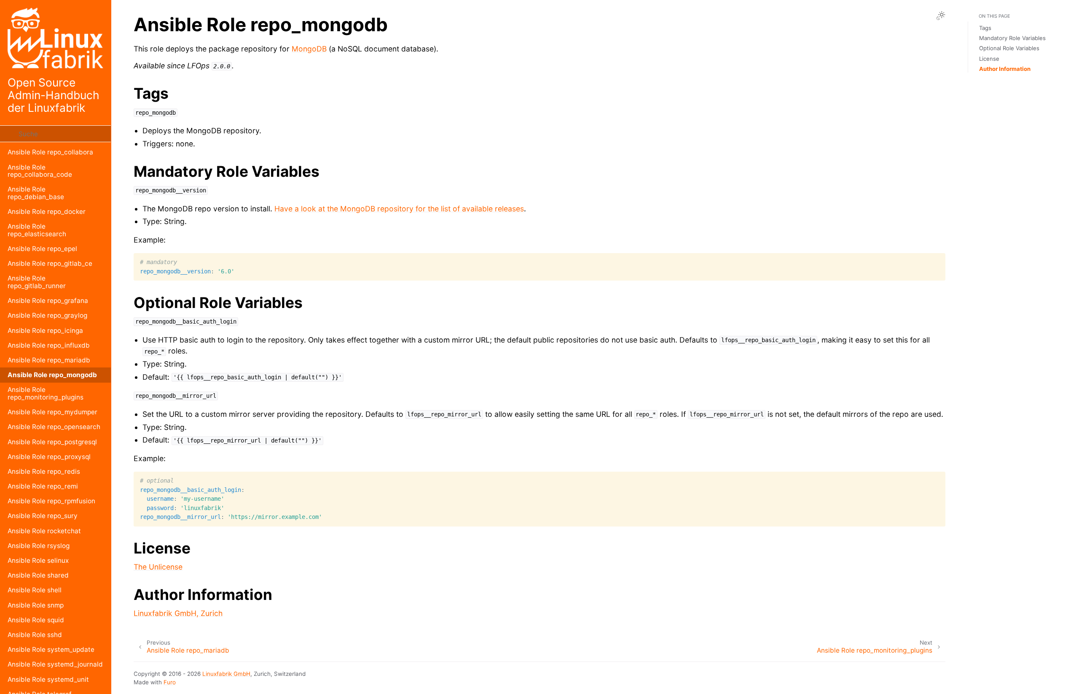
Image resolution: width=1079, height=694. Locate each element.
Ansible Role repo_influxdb (49, 345)
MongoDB (309, 48)
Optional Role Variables (1009, 48)
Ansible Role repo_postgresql (52, 442)
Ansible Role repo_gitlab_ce (50, 263)
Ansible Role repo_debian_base (36, 193)
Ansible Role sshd (35, 635)
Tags (985, 27)
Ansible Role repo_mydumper (52, 412)
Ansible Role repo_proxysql (49, 457)
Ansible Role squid (36, 620)
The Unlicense (158, 566)
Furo (170, 682)
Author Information (1005, 68)
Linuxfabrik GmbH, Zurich (178, 613)
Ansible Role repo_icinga (45, 331)
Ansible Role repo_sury (43, 516)
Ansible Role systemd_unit (48, 679)
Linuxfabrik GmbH (226, 673)
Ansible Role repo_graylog (47, 315)
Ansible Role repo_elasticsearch (37, 230)
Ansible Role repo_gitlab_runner (37, 282)
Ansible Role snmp (36, 605)
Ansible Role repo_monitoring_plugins (45, 393)
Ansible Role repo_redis (44, 471)
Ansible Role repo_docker (47, 212)
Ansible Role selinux (38, 560)
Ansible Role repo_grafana (48, 301)
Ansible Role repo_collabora (50, 152)
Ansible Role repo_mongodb (52, 375)
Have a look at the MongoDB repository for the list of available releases (399, 208)
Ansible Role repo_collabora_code (40, 171)
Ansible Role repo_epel (42, 249)
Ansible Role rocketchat (44, 531)
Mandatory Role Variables (1012, 38)
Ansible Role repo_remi (43, 486)
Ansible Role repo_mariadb (49, 360)
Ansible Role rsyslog (39, 546)
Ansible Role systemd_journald (55, 664)
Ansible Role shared (38, 575)
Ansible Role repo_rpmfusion (51, 501)
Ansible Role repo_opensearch (54, 427)
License (989, 58)
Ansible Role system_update (51, 649)
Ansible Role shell (35, 590)
